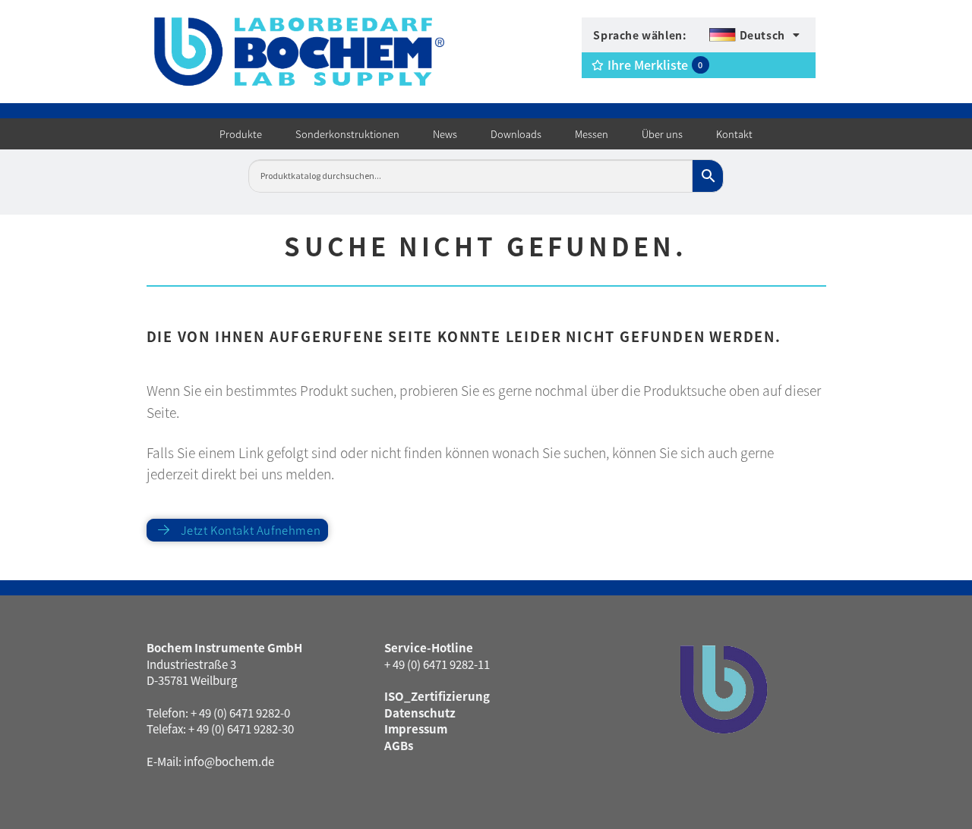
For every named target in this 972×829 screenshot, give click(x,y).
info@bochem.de (229, 761)
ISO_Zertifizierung (437, 696)
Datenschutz (420, 713)
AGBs (398, 745)
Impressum (415, 728)
